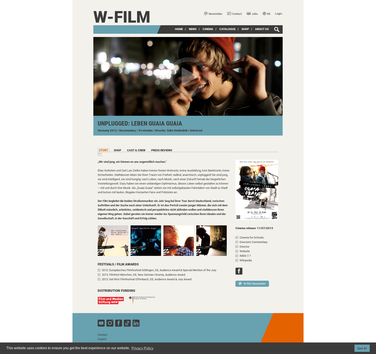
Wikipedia (246, 260)
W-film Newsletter (254, 283)
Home (179, 29)
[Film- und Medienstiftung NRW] (113, 302)
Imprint (102, 339)
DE (268, 13)
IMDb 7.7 (245, 255)
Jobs (255, 13)
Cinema (208, 29)
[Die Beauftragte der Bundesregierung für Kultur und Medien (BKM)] (144, 302)
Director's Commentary (253, 242)
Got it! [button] (362, 348)
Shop (245, 29)
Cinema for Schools (252, 237)
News (192, 29)
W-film (121, 17)
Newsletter (215, 13)
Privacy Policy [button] (142, 348)
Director (244, 246)
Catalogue (227, 29)
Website (245, 251)
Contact (237, 13)
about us (262, 29)
